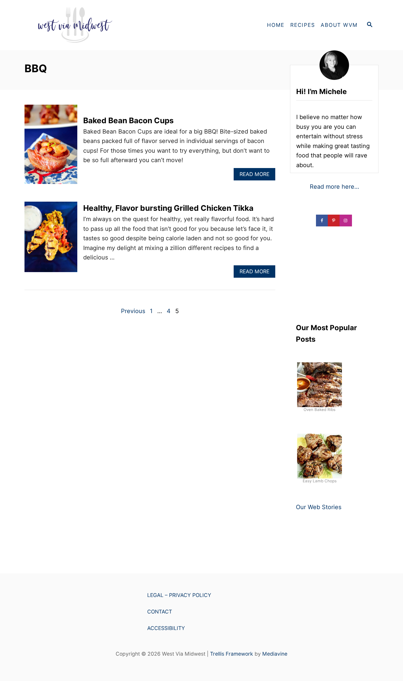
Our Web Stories (318, 507)
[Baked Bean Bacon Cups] (50, 147)
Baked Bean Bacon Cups (128, 120)
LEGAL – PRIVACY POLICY (179, 595)
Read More (256, 175)
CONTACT (159, 611)
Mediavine (274, 654)
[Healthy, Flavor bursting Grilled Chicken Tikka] (50, 240)
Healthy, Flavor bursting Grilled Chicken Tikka (168, 208)
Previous (133, 311)
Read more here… (334, 186)
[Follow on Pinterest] (334, 220)
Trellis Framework (231, 654)
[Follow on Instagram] (346, 220)
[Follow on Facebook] (322, 220)
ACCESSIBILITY (166, 628)
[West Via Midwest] (77, 25)
